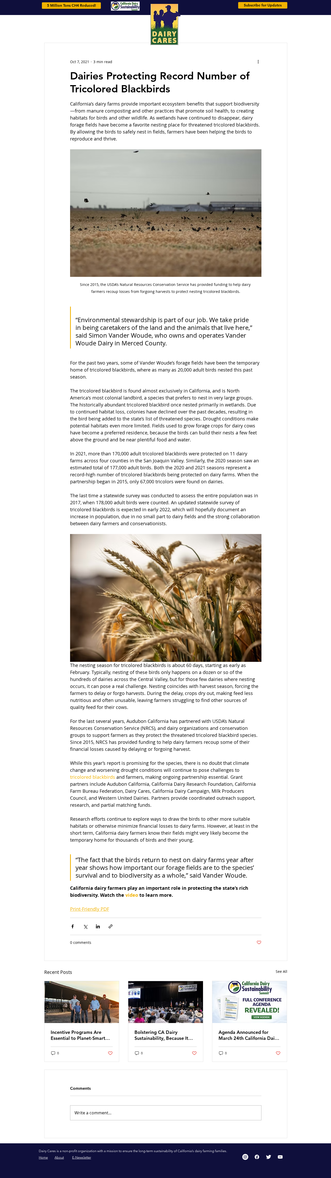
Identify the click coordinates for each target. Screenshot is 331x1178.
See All (281, 971)
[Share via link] (110, 926)
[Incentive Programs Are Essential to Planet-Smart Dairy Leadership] (81, 1002)
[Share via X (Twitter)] (85, 926)
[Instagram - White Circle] (245, 1157)
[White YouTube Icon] (280, 1157)
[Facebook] (257, 1157)
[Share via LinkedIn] (97, 926)
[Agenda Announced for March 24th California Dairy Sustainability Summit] (249, 1002)
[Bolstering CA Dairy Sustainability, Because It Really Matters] (165, 1002)
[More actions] (258, 61)
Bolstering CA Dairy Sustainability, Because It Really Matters (161, 1035)
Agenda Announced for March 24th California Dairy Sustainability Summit (249, 1035)
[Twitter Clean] (269, 1157)
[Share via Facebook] (72, 926)
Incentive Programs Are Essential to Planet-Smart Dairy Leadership (78, 1035)
